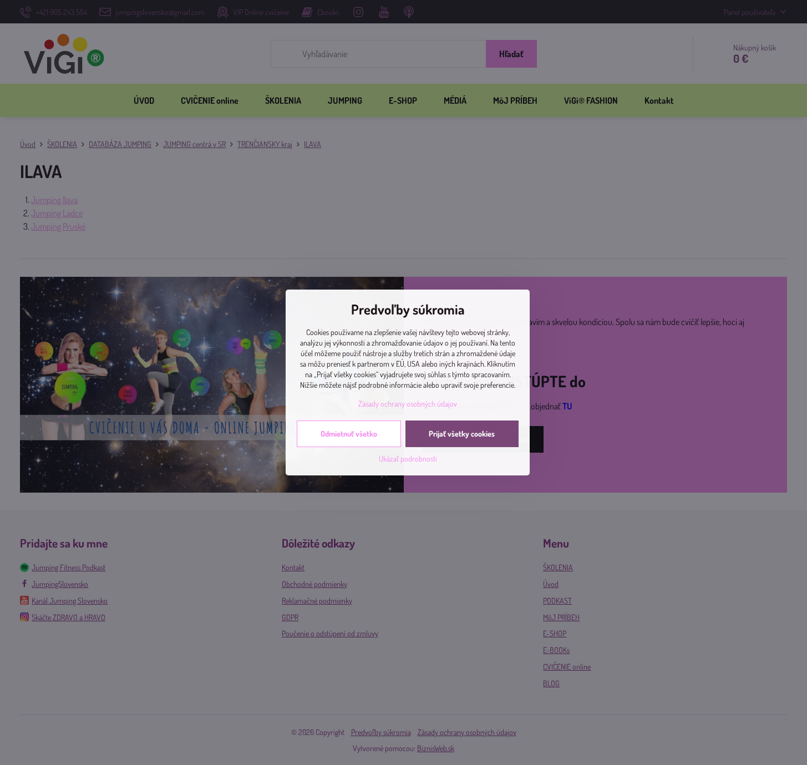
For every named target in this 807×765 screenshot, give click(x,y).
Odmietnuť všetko (349, 433)
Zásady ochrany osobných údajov (407, 403)
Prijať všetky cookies (462, 433)
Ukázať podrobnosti (408, 458)
